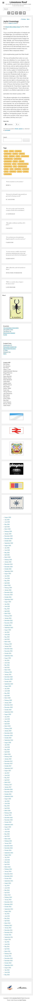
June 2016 (7, 803)
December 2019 (8, 705)
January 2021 (7, 674)
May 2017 (7, 777)
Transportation (25, 156)
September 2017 (8, 768)
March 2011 (7, 951)
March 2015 (7, 838)
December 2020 (8, 677)
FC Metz (5, 350)
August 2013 (7, 883)
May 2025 (7, 552)
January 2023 (7, 618)
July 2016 (6, 801)
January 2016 (7, 815)
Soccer (19, 171)
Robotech (12, 156)
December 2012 (8, 902)
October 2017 (7, 766)
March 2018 (7, 754)
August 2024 (7, 573)
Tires (6, 156)
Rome (14, 163)
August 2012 (7, 911)
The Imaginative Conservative (11, 328)
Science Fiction (8, 166)
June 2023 (7, 606)
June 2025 (7, 550)
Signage (21, 161)
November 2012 (8, 904)
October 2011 (7, 934)
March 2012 (7, 923)
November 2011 (8, 932)
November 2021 (8, 651)
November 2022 (8, 623)
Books (16, 128)
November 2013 (8, 876)
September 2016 (8, 796)
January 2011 (7, 956)
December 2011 (8, 930)
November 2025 (8, 538)
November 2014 (8, 848)
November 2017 (8, 763)
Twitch (18, 156)
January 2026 (7, 533)
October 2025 (7, 540)
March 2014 (7, 867)
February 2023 (8, 616)
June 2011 (7, 944)
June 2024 (7, 578)
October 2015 (7, 822)
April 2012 (7, 920)
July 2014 (6, 857)
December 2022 (8, 620)
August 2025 (7, 545)
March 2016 (7, 810)
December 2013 (8, 873)
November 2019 (8, 707)
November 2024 (8, 566)
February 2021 (8, 672)
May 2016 (7, 806)
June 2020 (7, 691)
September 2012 (8, 909)
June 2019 (7, 719)
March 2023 (7, 613)
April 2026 (7, 526)
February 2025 (8, 559)
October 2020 (7, 681)
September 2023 (8, 599)
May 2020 (7, 693)
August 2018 (7, 742)
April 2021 (7, 667)
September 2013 (8, 881)
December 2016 (8, 789)
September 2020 (8, 684)
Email (24, 12)
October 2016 (7, 794)
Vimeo (16, 12)
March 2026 (7, 529)
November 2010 (8, 960)
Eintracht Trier (7, 352)
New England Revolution (9, 348)
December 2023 (8, 592)
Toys (15, 166)
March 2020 (7, 698)
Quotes (21, 128)
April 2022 (7, 639)
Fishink (5, 334)
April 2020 (7, 695)
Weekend (22, 153)
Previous (23, 19)
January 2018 (7, 759)
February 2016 (8, 813)
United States (17, 158)
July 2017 (6, 773)
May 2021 (7, 665)
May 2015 (7, 834)
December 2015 (8, 817)
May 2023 (7, 608)
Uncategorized (8, 161)
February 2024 (8, 587)
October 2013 (7, 878)
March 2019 (7, 726)
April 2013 (7, 892)
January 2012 (7, 927)
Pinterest (8, 12)
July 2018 (6, 744)
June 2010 (7, 972)
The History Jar (7, 331)
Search (5, 137)
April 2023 (7, 611)
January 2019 (7, 730)
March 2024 (7, 585)
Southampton (8, 153)
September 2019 (8, 712)
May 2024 (7, 580)
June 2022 (7, 634)
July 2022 (6, 632)
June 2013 (7, 888)
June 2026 (7, 522)
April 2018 (7, 752)
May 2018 (7, 749)
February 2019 (8, 728)
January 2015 (7, 843)
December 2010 (8, 958)
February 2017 (8, 784)
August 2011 (7, 939)
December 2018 (8, 733)
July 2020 (6, 688)
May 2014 (7, 862)
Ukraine (15, 161)
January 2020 (7, 702)
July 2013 (6, 885)
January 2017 (7, 787)
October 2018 (7, 737)
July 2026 (6, 519)
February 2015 (8, 841)
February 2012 (8, 925)
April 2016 (7, 808)
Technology (25, 168)
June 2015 (7, 831)
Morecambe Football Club (9, 347)
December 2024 (8, 564)
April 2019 (7, 723)
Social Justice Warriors (23, 163)
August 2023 (7, 601)
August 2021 (7, 658)
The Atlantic (18, 150)
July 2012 (6, 913)
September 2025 (8, 543)
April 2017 (7, 780)
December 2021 (8, 648)
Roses (6, 171)
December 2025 (8, 536)
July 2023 (6, 604)
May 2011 (6, 946)
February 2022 (8, 644)
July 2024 (6, 576)
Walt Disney (12, 171)
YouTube (12, 12)
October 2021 (7, 653)
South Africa (17, 168)
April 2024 (7, 583)
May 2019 (7, 721)
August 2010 (7, 967)
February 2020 (8, 700)
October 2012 (7, 906)
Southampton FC (7, 345)
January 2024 (7, 590)
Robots (11, 150)
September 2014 (8, 852)
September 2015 (8, 824)
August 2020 (7, 686)
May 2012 (7, 918)
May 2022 (7, 637)
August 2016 (7, 798)
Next (29, 19)
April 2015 (7, 836)
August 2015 (7, 827)
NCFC (4, 353)
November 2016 (8, 791)
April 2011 (7, 949)
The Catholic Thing (8, 329)
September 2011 (8, 937)
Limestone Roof (18, 2)
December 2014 (8, 845)
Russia (6, 168)
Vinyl (12, 168)
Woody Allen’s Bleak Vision (12, 26)
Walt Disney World (22, 166)
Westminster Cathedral (9, 333)
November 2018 (8, 735)
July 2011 (6, 942)
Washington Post (8, 158)
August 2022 (7, 630)
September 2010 (8, 965)
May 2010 (7, 974)
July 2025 (6, 547)
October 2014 (7, 850)
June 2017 (7, 775)
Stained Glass (8, 173)
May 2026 (7, 524)
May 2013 (7, 890)
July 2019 (6, 716)
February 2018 (8, 756)
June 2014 (7, 859)
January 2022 (7, 646)
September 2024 (8, 571)
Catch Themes (22, 1000)
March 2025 (7, 557)
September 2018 (8, 740)
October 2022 (7, 625)
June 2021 (7, 662)
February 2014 (8, 869)
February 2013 (8, 897)
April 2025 (7, 555)
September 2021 (8, 655)
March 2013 (7, 895)
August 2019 (7, 714)
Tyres (6, 150)
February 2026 (8, 531)
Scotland (15, 153)
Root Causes (7, 163)
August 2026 (7, 517)
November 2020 (8, 679)
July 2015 (6, 829)
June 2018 (7, 747)
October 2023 (7, 597)
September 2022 (8, 627)
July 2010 (6, 970)
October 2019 (7, 709)
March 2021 (7, 669)
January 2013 (7, 899)
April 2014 (7, 864)
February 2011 (8, 953)
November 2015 (8, 820)
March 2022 (7, 641)
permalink (7, 130)
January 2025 (7, 562)
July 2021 (6, 660)
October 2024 (7, 569)
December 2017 (8, 761)
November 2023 (8, 594)
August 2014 (7, 855)
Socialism (26, 171)
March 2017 (7, 782)
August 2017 (7, 770)
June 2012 (7, 916)
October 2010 (7, 963)
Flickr (20, 12)
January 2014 (7, 871)
